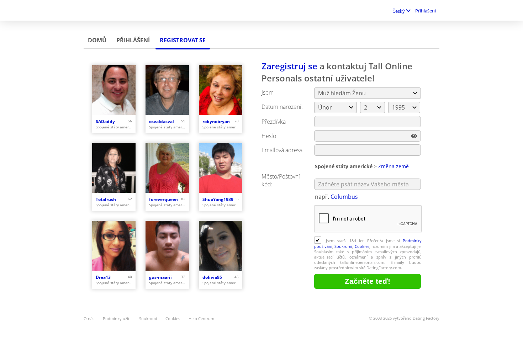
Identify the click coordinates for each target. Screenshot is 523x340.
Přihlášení (425, 10)
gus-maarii (160, 277)
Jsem (268, 92)
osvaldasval (161, 121)
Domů (97, 40)
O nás (89, 318)
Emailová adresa (282, 150)
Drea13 (103, 277)
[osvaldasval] (167, 90)
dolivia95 (212, 277)
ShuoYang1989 (217, 199)
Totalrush (106, 199)
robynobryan (216, 121)
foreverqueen (163, 199)
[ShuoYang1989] (220, 168)
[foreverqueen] (167, 168)
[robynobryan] (220, 90)
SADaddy (105, 121)
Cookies (362, 246)
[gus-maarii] (167, 246)
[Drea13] (114, 246)
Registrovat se (183, 40)
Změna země (393, 166)
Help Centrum (201, 318)
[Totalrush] (114, 168)
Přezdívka (274, 122)
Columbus (344, 197)
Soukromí (343, 246)
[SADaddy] (114, 90)
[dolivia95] (220, 246)
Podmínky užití (117, 318)
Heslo (269, 136)
